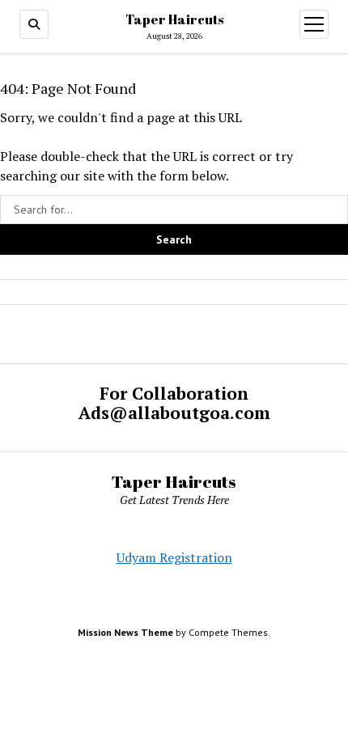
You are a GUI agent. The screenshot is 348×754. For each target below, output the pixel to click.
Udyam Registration (174, 557)
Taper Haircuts (174, 19)
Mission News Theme (125, 632)
